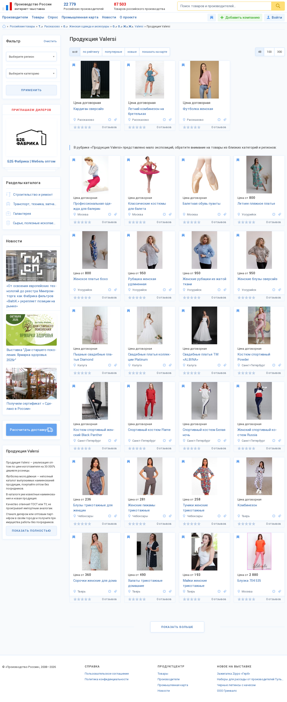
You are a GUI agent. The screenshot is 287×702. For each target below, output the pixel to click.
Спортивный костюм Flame (149, 430)
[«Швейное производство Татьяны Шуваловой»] (274, 516)
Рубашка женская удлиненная (142, 281)
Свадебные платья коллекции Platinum (149, 357)
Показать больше (177, 627)
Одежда (65, 26)
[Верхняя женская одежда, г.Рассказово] (115, 119)
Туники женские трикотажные (195, 507)
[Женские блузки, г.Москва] (279, 591)
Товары (38, 17)
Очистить (50, 41)
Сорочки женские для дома (95, 581)
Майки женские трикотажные (195, 583)
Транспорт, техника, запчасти (35, 204)
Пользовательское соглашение (107, 673)
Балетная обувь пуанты (201, 204)
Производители (15, 17)
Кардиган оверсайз (88, 109)
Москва (83, 214)
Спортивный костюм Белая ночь (204, 432)
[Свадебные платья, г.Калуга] (115, 365)
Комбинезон (247, 505)
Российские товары (22, 26)
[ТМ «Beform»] (274, 365)
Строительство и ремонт (33, 195)
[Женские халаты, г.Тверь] (169, 591)
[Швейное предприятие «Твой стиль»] (274, 214)
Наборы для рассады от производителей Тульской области (251, 679)
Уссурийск (249, 214)
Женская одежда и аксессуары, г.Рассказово (131, 26)
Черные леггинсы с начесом (236, 685)
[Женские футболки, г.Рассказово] (224, 119)
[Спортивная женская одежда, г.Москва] (115, 214)
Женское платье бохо (90, 279)
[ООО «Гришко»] (110, 214)
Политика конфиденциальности (106, 679)
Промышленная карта (80, 17)
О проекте (128, 17)
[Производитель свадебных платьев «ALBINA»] (110, 365)
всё (74, 51)
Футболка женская (198, 109)
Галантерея (22, 214)
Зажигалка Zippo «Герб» (233, 673)
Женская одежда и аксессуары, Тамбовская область (125, 26)
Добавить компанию (242, 17)
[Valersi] (110, 119)
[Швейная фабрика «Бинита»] (110, 516)
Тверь (246, 516)
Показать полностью (31, 530)
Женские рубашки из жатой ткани (204, 281)
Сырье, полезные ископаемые (35, 223)
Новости (109, 17)
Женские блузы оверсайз (257, 279)
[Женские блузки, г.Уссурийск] (169, 290)
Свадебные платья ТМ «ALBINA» (200, 357)
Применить (31, 90)
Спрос (53, 17)
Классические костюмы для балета (147, 206)
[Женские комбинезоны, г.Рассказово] (169, 119)
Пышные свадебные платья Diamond (93, 357)
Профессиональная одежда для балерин (92, 206)
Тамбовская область (40, 26)
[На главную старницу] (4, 26)
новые (132, 51)
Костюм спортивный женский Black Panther (93, 432)
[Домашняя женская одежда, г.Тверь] (279, 516)
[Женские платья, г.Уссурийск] (279, 214)
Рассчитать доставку (28, 430)
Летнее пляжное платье (256, 204)
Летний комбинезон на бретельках (146, 111)
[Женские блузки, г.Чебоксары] (115, 516)
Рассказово (52, 26)
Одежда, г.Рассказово (120, 26)
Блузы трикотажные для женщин (93, 507)
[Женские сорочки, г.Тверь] (115, 591)
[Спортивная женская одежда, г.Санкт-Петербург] (279, 365)
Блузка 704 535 (249, 581)
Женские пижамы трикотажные (141, 507)
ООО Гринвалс (227, 690)
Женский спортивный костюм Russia (257, 432)
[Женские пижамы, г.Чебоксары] (169, 516)
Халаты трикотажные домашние (145, 583)
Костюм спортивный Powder (253, 357)
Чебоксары (85, 516)
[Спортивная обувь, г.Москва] (224, 214)
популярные (113, 51)
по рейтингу (91, 51)
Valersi (139, 26)
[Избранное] (211, 17)
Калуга (82, 365)
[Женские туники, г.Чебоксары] (224, 516)
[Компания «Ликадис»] (274, 591)
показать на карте (154, 51)
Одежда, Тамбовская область (115, 26)
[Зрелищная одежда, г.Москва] (169, 214)
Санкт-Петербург (253, 365)
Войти (277, 17)
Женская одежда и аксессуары (89, 26)
